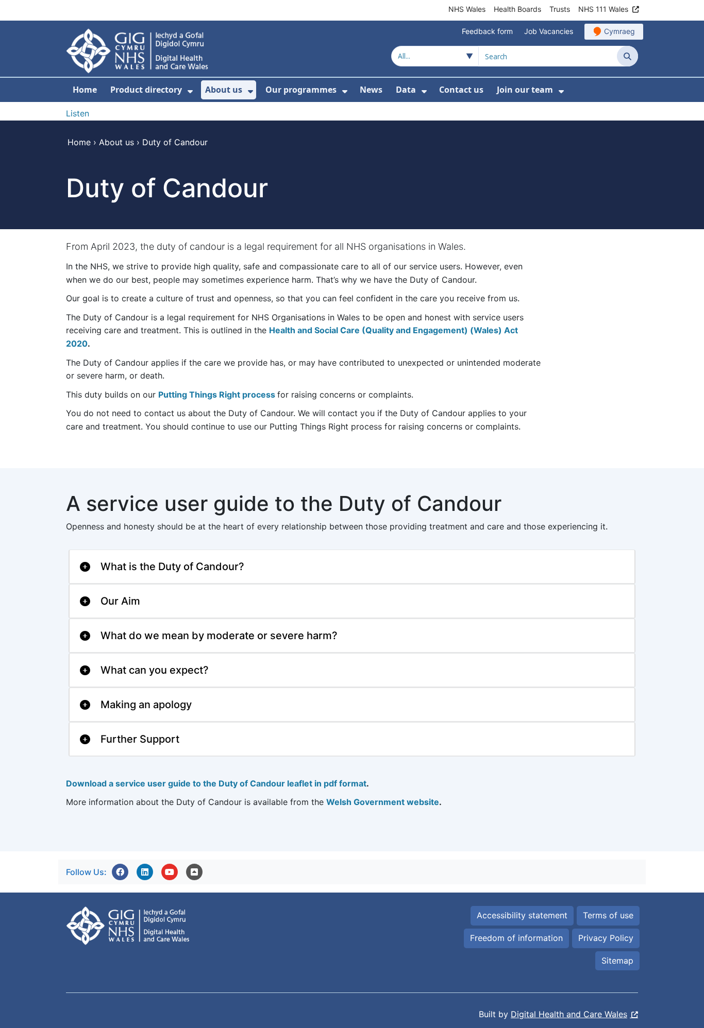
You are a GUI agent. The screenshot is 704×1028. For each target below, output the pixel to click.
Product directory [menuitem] (146, 89)
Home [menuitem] (85, 89)
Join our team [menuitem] (525, 89)
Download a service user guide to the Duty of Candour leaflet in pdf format (216, 783)
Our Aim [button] (120, 601)
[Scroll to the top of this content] (194, 872)
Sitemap (617, 960)
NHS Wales (466, 9)
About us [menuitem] (223, 89)
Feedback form (487, 31)
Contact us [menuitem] (461, 89)
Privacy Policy (605, 938)
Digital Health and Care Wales (569, 1014)
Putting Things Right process (216, 394)
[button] (120, 872)
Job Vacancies (548, 31)
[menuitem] (190, 91)
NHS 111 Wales (603, 9)
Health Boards (517, 9)
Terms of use (608, 915)
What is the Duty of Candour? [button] (172, 566)
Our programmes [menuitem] (301, 89)
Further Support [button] (139, 739)
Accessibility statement (522, 915)
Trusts (559, 9)
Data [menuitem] (406, 89)
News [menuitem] (371, 89)
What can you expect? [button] (154, 670)
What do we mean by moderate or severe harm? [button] (219, 635)
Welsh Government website (382, 802)
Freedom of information (516, 938)
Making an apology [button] (146, 704)
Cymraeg (619, 31)
